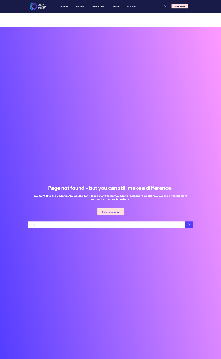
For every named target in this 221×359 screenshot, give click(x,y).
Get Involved (131, 6)
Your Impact (116, 6)
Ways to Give (80, 6)
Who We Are (64, 6)
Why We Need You (98, 6)
